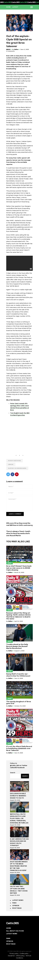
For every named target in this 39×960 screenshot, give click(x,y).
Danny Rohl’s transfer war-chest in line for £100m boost (18, 675)
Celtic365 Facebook (17, 767)
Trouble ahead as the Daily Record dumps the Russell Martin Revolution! (17, 646)
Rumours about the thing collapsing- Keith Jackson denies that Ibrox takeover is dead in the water (18, 616)
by (15, 49)
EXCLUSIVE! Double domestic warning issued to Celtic (18, 796)
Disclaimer (11, 956)
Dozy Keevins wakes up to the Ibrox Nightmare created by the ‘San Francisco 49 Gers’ (18, 866)
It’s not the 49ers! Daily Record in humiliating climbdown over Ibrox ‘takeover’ (19, 748)
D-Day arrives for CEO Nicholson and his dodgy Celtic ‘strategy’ (19, 842)
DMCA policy (20, 956)
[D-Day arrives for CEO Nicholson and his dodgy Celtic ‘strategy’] (19, 832)
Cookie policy (24, 953)
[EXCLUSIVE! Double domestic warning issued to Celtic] (19, 787)
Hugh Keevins (14, 460)
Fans (14, 903)
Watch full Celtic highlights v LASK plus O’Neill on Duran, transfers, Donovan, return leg (19, 818)
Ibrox (8, 49)
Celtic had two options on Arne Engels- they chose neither (19, 890)
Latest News (17, 900)
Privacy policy (13, 953)
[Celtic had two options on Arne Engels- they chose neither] (19, 879)
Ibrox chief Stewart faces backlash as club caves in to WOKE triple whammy (19, 568)
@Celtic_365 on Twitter (18, 765)
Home (8, 928)
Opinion (15, 906)
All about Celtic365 (15, 931)
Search (12, 772)
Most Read (16, 908)
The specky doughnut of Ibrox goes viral (18, 702)
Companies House (12, 324)
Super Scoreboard (17, 468)
